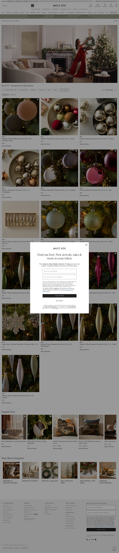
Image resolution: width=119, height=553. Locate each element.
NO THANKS (59, 300)
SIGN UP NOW (59, 295)
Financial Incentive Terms (50, 306)
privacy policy (55, 307)
